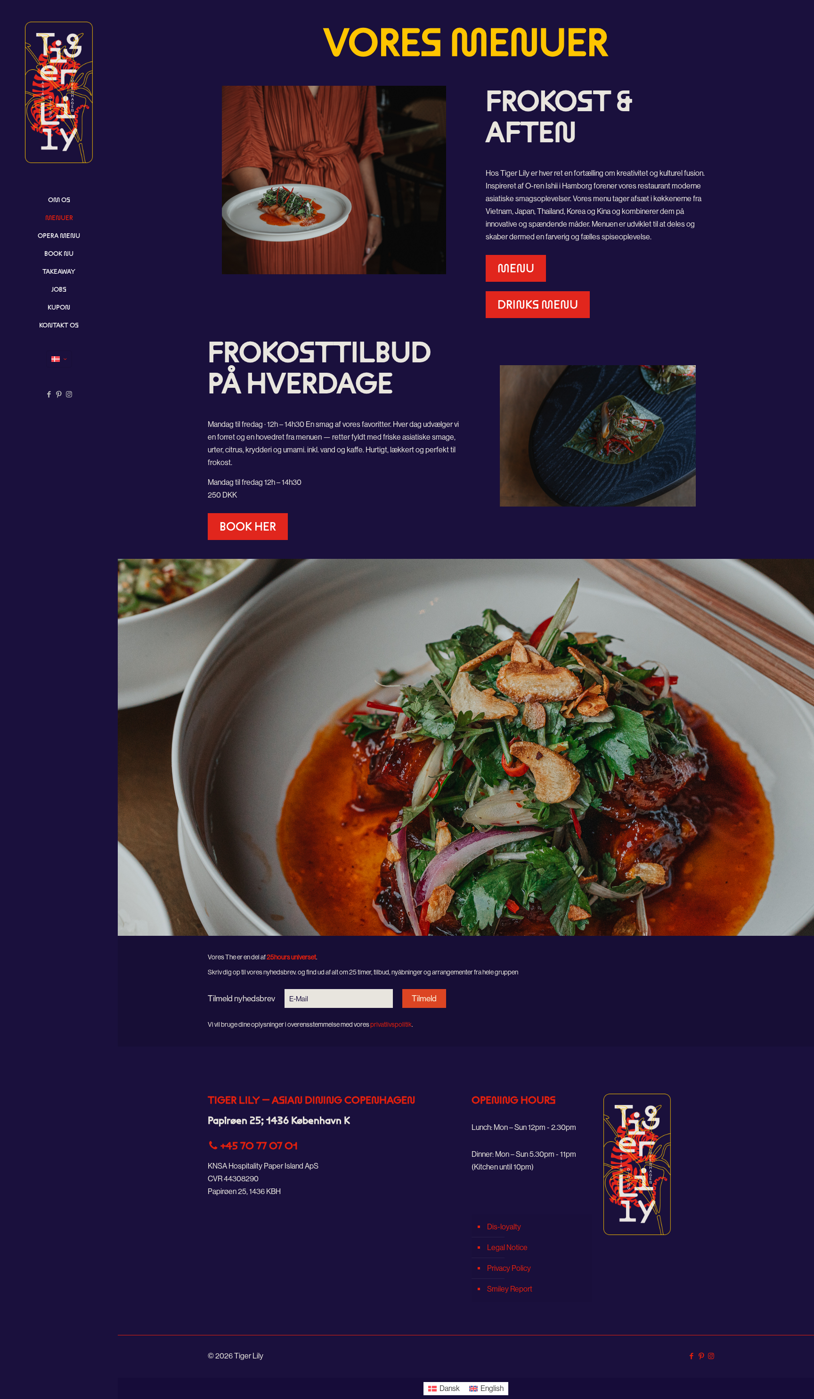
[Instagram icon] (69, 394)
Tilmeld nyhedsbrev (241, 998)
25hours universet (291, 957)
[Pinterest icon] (59, 394)
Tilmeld (424, 998)
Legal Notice (507, 1247)
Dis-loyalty (504, 1226)
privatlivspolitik (391, 1024)
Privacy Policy (509, 1268)
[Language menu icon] (59, 359)
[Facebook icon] (49, 394)
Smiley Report (509, 1288)
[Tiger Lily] (59, 92)
